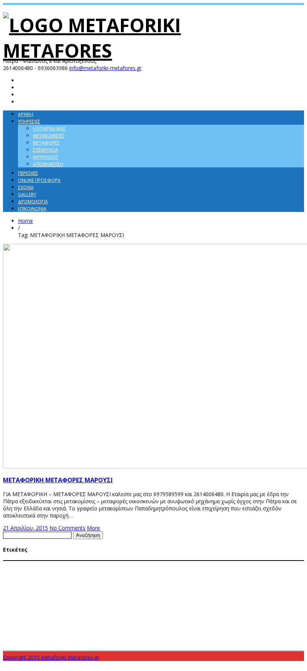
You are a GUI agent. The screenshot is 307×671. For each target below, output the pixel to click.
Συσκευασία (45, 150)
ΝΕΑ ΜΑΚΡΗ (215, 614)
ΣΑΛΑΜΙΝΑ (290, 614)
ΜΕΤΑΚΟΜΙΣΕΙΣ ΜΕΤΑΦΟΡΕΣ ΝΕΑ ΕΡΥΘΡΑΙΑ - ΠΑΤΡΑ (141, 579)
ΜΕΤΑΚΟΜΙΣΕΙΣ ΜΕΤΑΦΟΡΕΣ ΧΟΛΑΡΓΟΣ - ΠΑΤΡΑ (223, 586)
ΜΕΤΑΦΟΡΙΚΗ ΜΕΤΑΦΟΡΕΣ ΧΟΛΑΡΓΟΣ (77, 614)
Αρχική (25, 114)
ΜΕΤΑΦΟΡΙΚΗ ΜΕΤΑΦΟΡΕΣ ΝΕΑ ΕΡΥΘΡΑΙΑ (85, 600)
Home (25, 220)
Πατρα (270, 614)
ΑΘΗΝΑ (50, 564)
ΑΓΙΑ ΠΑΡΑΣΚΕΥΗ (21, 565)
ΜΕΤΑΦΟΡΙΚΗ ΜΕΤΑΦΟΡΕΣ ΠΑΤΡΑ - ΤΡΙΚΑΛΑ (221, 607)
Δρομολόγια (33, 201)
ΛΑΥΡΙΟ (157, 565)
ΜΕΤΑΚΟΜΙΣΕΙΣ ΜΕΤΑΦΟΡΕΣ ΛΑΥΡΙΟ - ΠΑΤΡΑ (145, 572)
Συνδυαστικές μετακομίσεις (88, 625)
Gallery (27, 194)
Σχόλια (26, 187)
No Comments (67, 527)
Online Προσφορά (39, 180)
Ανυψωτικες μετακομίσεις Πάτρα (96, 565)
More (93, 527)
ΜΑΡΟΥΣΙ (201, 565)
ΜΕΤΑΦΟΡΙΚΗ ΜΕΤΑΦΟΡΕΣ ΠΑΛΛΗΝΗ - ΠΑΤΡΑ (244, 600)
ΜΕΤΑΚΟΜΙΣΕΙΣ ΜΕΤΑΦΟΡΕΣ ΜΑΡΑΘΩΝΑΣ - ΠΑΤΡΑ (236, 572)
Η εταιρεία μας (49, 128)
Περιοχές (28, 173)
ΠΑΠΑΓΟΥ (237, 614)
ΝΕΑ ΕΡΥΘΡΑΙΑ (188, 614)
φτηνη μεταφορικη (127, 640)
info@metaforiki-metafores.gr (105, 68)
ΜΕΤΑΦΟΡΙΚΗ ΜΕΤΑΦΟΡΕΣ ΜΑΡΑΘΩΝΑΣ (232, 593)
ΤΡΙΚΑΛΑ (169, 628)
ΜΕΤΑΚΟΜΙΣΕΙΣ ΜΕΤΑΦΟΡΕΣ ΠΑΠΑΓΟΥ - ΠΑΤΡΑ (47, 586)
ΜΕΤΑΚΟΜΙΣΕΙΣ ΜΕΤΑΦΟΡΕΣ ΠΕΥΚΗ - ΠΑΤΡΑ (135, 586)
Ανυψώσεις (45, 157)
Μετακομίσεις (48, 136)
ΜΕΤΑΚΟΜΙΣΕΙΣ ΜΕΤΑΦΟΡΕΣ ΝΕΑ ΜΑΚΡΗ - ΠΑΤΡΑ (238, 579)
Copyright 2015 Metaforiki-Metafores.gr (51, 657)
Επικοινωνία (32, 209)
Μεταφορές (46, 143)
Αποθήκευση (48, 164)
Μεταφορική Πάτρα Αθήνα (144, 614)
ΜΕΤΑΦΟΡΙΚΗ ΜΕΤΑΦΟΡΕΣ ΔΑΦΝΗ (94, 593)
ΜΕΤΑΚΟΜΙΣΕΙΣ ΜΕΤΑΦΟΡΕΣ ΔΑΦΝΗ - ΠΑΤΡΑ (59, 572)
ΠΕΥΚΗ (255, 614)
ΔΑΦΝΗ (141, 565)
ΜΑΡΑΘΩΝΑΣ (178, 565)
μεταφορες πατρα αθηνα (48, 642)
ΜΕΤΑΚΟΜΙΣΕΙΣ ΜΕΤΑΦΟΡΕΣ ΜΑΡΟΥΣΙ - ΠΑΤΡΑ (47, 579)
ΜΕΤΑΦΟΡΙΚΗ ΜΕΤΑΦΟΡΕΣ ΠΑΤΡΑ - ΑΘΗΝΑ (122, 607)
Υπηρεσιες (29, 121)
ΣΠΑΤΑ (9, 628)
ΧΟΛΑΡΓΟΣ (190, 628)
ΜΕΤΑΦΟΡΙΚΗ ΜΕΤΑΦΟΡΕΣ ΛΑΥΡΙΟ (160, 593)
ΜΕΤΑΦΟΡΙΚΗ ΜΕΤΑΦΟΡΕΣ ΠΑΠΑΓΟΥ (38, 607)
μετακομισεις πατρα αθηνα (232, 628)
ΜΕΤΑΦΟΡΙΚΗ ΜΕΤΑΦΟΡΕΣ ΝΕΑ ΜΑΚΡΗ (163, 600)
